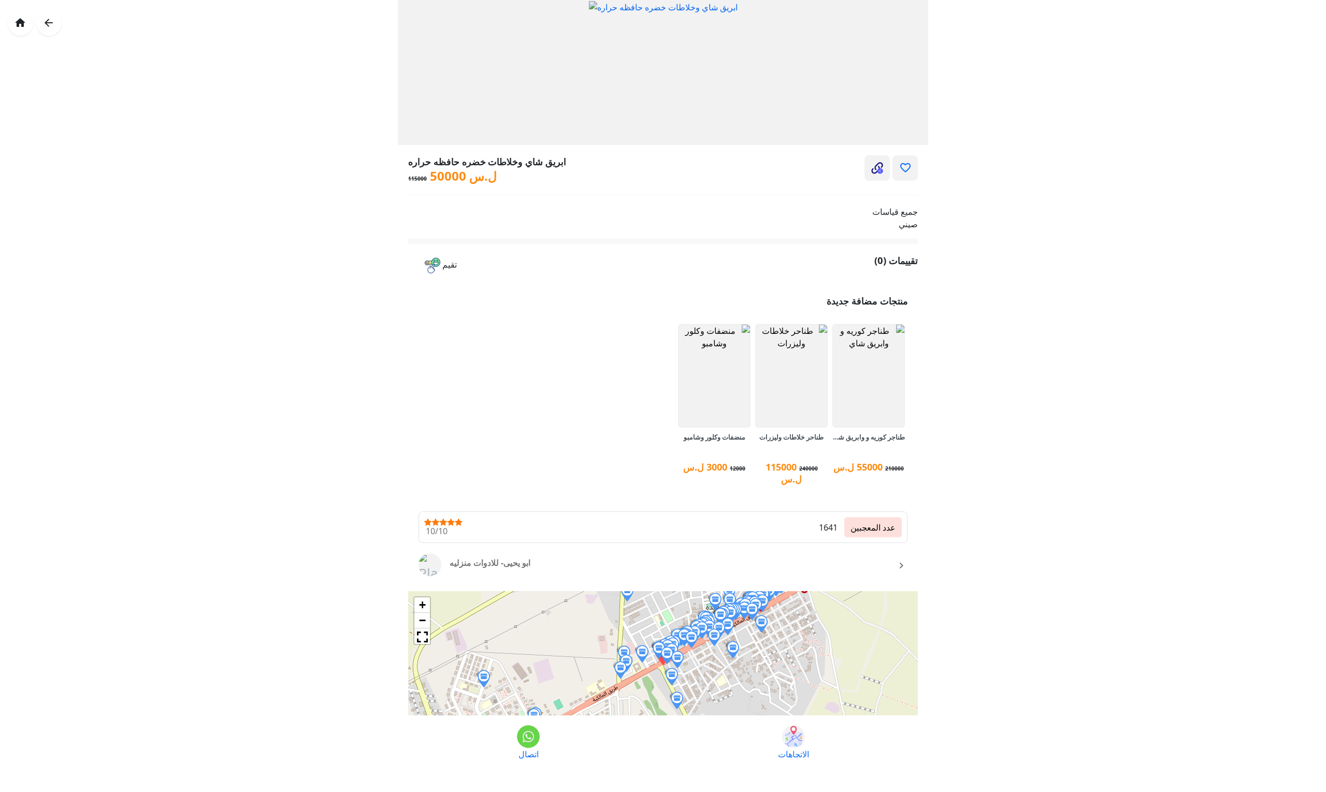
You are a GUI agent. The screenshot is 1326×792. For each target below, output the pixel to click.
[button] (441, 265)
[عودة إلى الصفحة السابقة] (49, 23)
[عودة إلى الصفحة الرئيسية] (20, 23)
